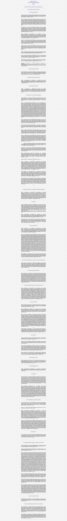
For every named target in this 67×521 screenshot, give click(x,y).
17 (36, 9)
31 (38, 9)
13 (33, 9)
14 (34, 9)
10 (31, 9)
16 (35, 9)
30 (37, 9)
